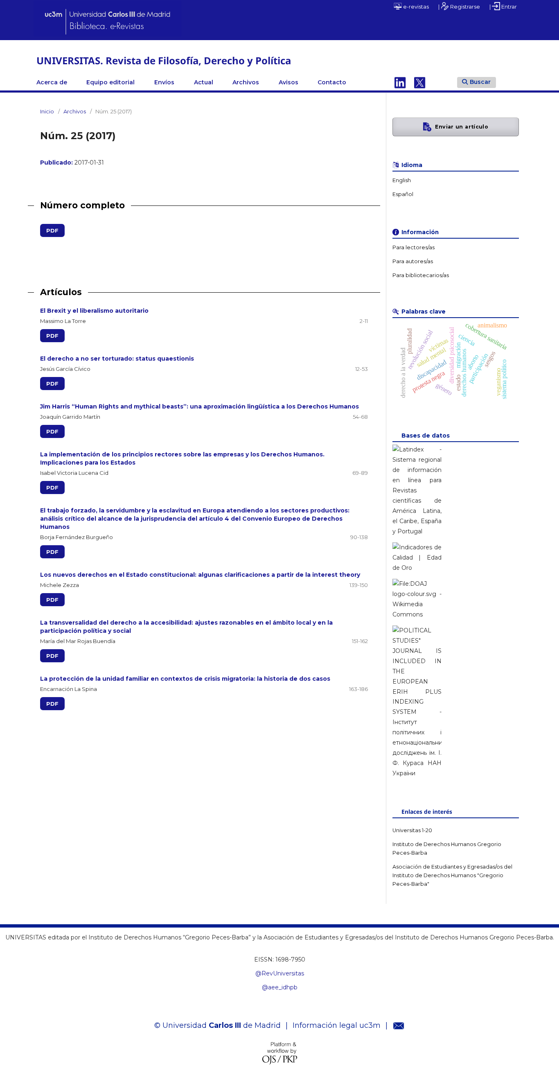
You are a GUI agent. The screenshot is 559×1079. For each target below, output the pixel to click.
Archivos (245, 82)
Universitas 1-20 (412, 830)
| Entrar (503, 6)
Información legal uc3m (337, 1025)
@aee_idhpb (280, 987)
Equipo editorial (110, 82)
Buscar (480, 82)
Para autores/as (412, 261)
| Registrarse (459, 6)
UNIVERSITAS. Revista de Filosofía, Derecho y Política (163, 60)
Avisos (288, 82)
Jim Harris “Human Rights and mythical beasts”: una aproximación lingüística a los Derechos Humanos (199, 406)
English (401, 180)
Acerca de (51, 82)
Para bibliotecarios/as (420, 275)
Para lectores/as (413, 247)
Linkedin (400, 82)
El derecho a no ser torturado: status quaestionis (117, 358)
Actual (203, 82)
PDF (49, 230)
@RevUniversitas (279, 973)
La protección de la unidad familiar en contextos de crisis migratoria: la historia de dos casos (185, 678)
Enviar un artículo (461, 127)
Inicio (47, 111)
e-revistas (415, 6)
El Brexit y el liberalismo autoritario (94, 310)
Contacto (332, 82)
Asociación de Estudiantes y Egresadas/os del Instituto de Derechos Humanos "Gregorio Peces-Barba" (452, 875)
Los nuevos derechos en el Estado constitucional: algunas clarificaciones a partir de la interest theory (200, 574)
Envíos (164, 82)
